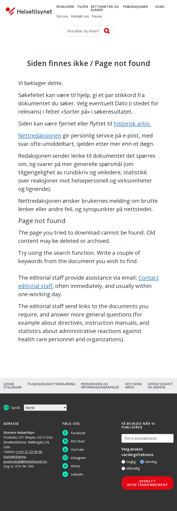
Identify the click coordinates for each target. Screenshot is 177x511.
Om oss (62, 16)
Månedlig (133, 468)
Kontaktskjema (14, 456)
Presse (97, 16)
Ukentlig (151, 461)
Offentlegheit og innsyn (160, 385)
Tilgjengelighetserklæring (51, 384)
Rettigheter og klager (105, 8)
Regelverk (65, 7)
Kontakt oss (80, 16)
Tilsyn (82, 7)
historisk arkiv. (132, 123)
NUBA (159, 7)
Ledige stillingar (12, 385)
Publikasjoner (135, 7)
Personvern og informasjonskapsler (100, 385)
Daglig (131, 461)
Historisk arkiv (133, 385)
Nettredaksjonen (39, 135)
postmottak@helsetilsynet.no (25, 461)
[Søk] (107, 30)
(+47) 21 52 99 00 (29, 452)
